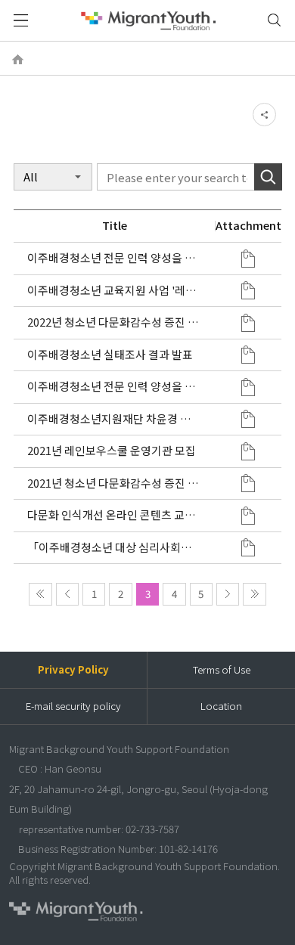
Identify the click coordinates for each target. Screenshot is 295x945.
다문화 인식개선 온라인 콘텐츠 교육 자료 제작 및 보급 (111, 515)
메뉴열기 (21, 20)
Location (221, 706)
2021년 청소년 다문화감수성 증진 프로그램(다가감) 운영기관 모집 (112, 483)
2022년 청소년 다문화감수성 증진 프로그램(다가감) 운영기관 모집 (112, 322)
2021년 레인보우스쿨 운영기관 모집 (111, 450)
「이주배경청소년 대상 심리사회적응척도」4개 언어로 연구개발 (109, 548)
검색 (274, 20)
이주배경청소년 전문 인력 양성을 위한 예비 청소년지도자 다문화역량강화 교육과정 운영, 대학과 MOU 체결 (111, 387)
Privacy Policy (73, 669)
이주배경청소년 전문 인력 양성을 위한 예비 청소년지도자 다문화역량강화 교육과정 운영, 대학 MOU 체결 (111, 258)
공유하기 (264, 114)
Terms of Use (221, 669)
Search (268, 177)
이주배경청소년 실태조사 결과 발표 (110, 354)
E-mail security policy (73, 706)
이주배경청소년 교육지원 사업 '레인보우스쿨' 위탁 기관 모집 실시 (111, 291)
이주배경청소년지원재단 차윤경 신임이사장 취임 (114, 419)
